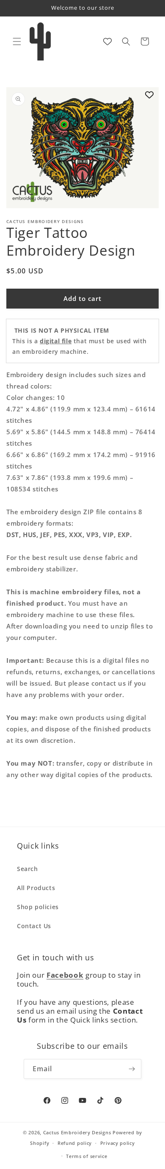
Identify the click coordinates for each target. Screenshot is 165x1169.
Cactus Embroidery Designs (77, 1132)
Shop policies (38, 907)
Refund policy (75, 1143)
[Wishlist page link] (107, 41)
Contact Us (34, 926)
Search (27, 869)
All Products (36, 888)
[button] (17, 41)
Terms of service (86, 1156)
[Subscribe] (131, 1069)
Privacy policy (117, 1143)
